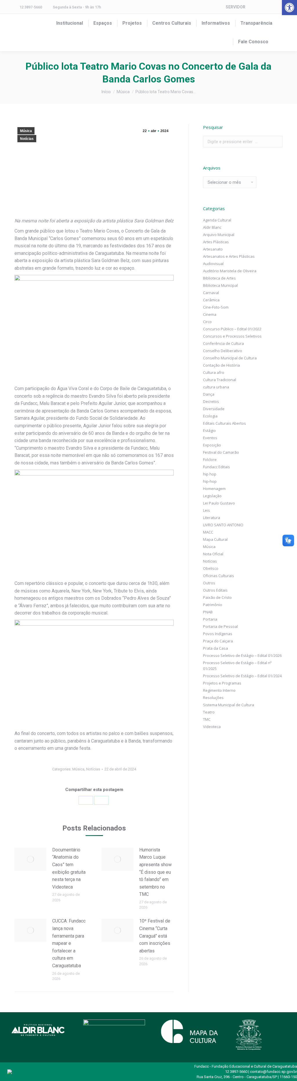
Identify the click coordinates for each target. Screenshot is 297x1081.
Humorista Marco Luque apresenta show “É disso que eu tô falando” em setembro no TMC (155, 872)
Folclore (210, 459)
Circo (207, 321)
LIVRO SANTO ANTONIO (223, 524)
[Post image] (30, 859)
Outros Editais (215, 590)
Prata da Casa (215, 648)
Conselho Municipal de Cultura (230, 358)
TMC (207, 719)
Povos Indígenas (217, 633)
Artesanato (213, 249)
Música (26, 131)
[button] (289, 7)
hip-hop (210, 481)
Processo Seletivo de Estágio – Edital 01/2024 (242, 675)
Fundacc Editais (216, 466)
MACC (208, 532)
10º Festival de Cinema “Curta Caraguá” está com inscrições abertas (154, 935)
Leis (206, 510)
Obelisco (210, 568)
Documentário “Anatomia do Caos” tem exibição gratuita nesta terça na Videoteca (69, 868)
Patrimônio (212, 604)
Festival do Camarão (221, 452)
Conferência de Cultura (223, 343)
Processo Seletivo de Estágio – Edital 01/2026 (242, 655)
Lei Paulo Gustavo (219, 503)
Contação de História (221, 365)
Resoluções (213, 697)
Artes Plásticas (216, 241)
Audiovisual (213, 263)
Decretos (211, 401)
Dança (208, 394)
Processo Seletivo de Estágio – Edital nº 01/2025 (237, 665)
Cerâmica (211, 299)
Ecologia (210, 416)
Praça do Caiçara (218, 641)
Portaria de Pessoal (220, 626)
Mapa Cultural (215, 539)
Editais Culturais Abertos (224, 423)
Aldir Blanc (212, 227)
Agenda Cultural (217, 220)
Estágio (209, 430)
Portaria (210, 619)
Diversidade (213, 408)
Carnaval (211, 292)
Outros (209, 582)
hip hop (209, 474)
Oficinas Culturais (218, 575)
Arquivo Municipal (218, 234)
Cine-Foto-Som (216, 307)
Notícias (27, 139)
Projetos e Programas (222, 683)
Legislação (212, 495)
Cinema (209, 314)
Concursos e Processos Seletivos (232, 336)
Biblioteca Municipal (220, 285)
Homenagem (214, 488)
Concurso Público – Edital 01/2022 (232, 328)
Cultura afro (213, 372)
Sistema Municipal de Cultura (228, 704)
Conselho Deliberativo (222, 350)
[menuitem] (69, 23)
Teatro (209, 712)
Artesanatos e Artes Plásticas (229, 256)
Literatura (211, 517)
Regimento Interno (219, 690)
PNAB (208, 612)
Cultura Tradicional (219, 379)
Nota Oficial (213, 553)
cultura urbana (216, 387)
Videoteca (212, 726)
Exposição (212, 445)
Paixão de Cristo (217, 597)
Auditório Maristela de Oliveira (229, 270)
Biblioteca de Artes (219, 278)
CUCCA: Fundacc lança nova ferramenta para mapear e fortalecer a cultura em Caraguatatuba (69, 943)
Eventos (210, 437)
